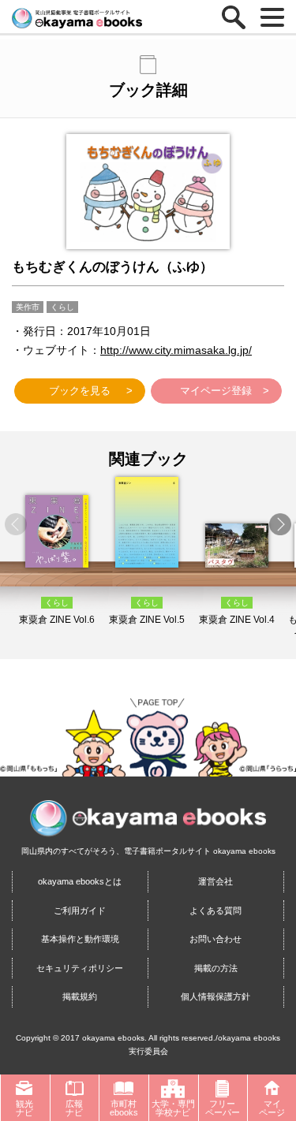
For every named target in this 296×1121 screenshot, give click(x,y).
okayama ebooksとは (80, 881)
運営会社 (215, 881)
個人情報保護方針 (215, 996)
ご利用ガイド (80, 910)
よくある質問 (215, 910)
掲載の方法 (216, 968)
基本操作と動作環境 (80, 939)
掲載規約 (79, 996)
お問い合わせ (215, 939)
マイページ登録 (216, 391)
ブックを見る (80, 391)
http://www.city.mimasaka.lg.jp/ (176, 350)
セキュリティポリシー (79, 968)
